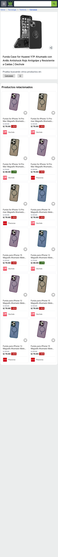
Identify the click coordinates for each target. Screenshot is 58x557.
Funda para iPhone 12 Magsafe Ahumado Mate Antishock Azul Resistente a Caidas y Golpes (43, 258)
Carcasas (33, 10)
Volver (3, 10)
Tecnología (12, 10)
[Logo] (10, 4)
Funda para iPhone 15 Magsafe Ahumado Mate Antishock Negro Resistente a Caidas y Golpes (43, 304)
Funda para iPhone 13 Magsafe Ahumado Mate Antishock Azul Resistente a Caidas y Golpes (15, 349)
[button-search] (54, 4)
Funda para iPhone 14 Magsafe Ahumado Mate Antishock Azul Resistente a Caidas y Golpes (43, 213)
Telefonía (22, 10)
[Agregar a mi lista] (25, 113)
